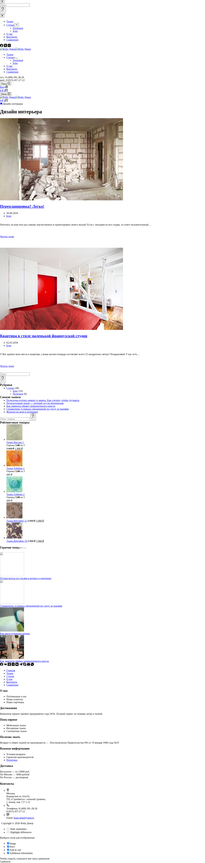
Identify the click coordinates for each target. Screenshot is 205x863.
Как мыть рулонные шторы (15, 633)
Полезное (18, 60)
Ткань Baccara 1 (15, 442)
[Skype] (25, 665)
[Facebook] (2, 665)
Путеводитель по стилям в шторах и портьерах (25, 578)
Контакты (11, 69)
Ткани (9, 54)
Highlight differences (21, 832)
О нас (9, 66)
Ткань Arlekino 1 (15, 468)
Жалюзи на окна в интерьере (22, 411)
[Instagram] (13, 665)
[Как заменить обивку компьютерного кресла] (12, 658)
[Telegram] (21, 665)
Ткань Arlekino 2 (15, 494)
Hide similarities (18, 829)
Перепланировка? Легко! (22, 206)
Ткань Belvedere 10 (17, 541)
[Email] (29, 665)
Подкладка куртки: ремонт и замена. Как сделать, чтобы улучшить (42, 400)
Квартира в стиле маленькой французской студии (43, 336)
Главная (10, 670)
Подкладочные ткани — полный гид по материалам (35, 403)
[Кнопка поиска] (3, 379)
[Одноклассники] (10, 665)
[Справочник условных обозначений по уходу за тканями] (12, 603)
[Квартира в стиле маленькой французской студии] (102, 289)
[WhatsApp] (32, 665)
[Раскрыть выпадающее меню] (16, 58)
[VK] (6, 665)
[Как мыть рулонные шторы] (12, 630)
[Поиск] (33, 417)
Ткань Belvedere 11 (17, 520)
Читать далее (16, 236)
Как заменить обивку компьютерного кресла (30, 406)
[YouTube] (17, 665)
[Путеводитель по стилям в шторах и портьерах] (12, 575)
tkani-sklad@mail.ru (24, 817)
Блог (15, 63)
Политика (11, 760)
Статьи (10, 57)
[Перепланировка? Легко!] (102, 159)
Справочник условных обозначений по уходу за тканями (37, 409)
